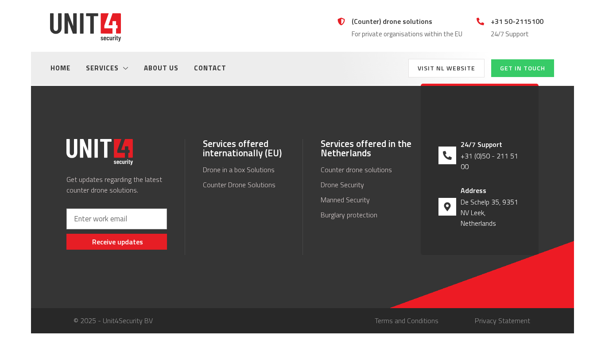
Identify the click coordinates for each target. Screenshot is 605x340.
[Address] (447, 207)
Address (473, 190)
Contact (210, 68)
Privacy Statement (502, 320)
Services (102, 68)
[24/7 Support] (447, 155)
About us (161, 68)
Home (60, 68)
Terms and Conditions (406, 320)
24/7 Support (481, 144)
